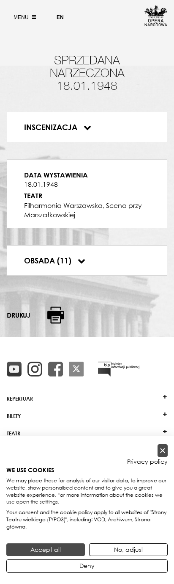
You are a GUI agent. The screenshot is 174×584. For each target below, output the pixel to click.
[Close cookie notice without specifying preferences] (163, 450)
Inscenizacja (51, 127)
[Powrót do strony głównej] (155, 23)
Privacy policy (147, 461)
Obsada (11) (48, 260)
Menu (22, 17)
